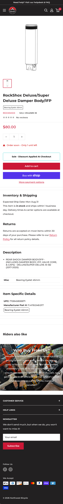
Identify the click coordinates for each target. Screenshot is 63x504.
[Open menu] (4, 10)
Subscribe (13, 446)
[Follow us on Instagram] (10, 469)
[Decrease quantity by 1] (6, 137)
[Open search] (46, 10)
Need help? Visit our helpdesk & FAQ (31, 2)
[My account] (51, 10)
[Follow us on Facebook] (5, 469)
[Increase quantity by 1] (22, 137)
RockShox (9, 113)
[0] (57, 10)
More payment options (31, 182)
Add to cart (31, 166)
